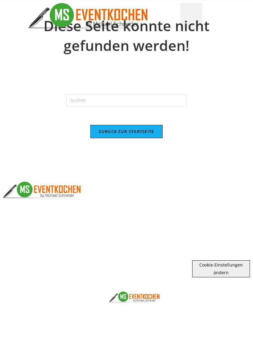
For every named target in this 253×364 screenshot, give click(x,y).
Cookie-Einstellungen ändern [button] (221, 268)
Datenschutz (210, 243)
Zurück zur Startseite (126, 131)
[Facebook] (198, 208)
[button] (191, 16)
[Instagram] (223, 208)
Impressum (211, 233)
